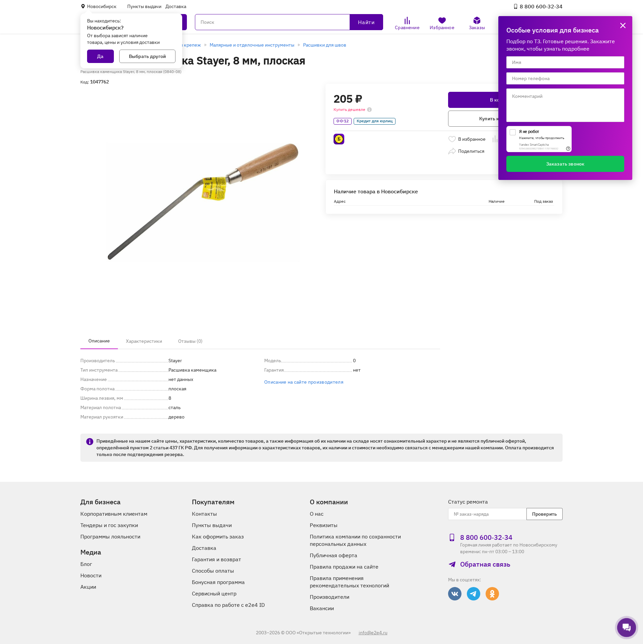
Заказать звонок (565, 164)
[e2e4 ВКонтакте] (454, 593)
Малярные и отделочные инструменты (252, 45)
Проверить (544, 514)
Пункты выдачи (144, 6)
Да (100, 56)
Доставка (175, 6)
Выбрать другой (147, 56)
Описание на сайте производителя (303, 382)
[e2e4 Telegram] (473, 593)
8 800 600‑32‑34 (541, 6)
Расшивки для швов (324, 45)
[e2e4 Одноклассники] (492, 593)
